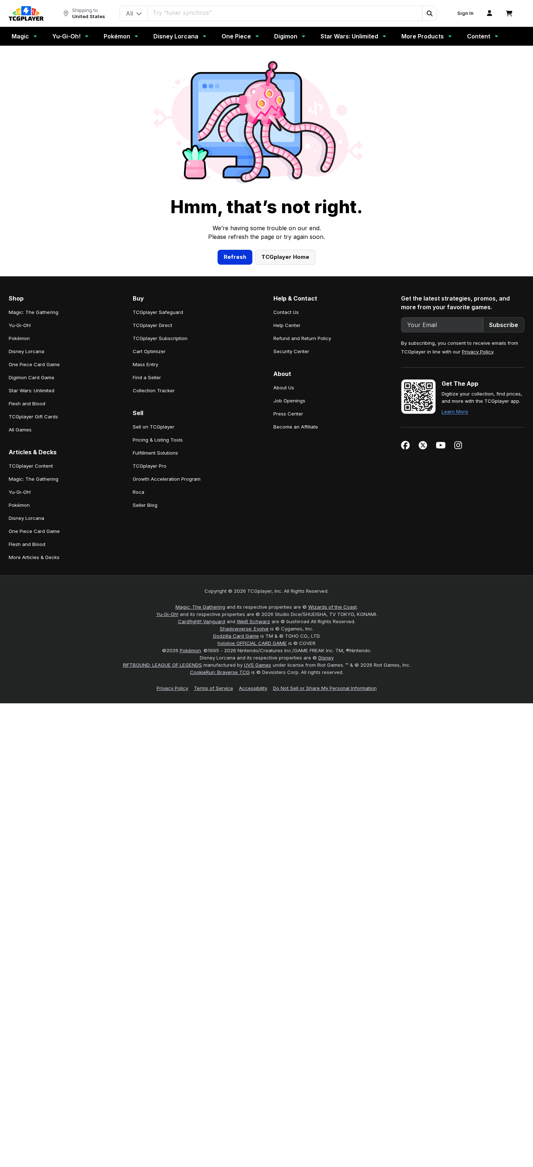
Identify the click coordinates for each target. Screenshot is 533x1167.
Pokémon (117, 36)
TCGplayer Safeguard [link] (158, 312)
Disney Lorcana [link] (26, 351)
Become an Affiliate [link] (295, 427)
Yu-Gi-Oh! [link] (20, 325)
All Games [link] (20, 430)
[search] (285, 12)
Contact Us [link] (286, 312)
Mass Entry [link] (145, 364)
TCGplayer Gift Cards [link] (33, 416)
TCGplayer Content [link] (31, 466)
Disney (326, 658)
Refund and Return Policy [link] (302, 338)
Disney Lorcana (175, 36)
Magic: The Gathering (200, 607)
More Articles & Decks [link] (34, 557)
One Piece (236, 36)
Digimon (285, 36)
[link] (26, 13)
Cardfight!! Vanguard (201, 621)
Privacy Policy (477, 352)
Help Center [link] (287, 325)
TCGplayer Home (285, 256)
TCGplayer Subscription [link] (160, 338)
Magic (20, 36)
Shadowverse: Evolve (244, 629)
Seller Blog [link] (145, 505)
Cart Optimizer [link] (149, 351)
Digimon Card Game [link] (31, 377)
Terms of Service (213, 688)
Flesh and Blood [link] (27, 403)
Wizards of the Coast (332, 607)
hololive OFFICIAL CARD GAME (252, 643)
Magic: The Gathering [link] (33, 312)
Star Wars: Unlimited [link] (31, 390)
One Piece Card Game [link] (34, 364)
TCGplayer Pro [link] (149, 466)
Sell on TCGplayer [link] (153, 427)
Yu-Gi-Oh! (66, 36)
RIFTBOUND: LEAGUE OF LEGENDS (162, 665)
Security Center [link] (291, 351)
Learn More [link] (455, 411)
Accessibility (253, 688)
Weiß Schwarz (253, 621)
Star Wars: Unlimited (349, 36)
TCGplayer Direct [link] (152, 325)
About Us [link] (283, 387)
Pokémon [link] (19, 338)
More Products (422, 36)
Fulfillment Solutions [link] (155, 453)
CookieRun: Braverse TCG (220, 672)
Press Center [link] (288, 414)
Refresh (235, 256)
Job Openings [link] (289, 401)
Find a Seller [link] (147, 377)
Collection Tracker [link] (154, 390)
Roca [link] (138, 492)
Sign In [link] (465, 13)
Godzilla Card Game (236, 636)
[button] (429, 13)
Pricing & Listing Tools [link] (158, 440)
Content (478, 36)
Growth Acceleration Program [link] (167, 479)
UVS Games (257, 665)
